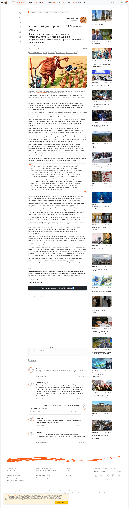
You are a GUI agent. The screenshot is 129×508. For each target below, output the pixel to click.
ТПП (76, 52)
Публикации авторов (13, 473)
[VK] (20, 22)
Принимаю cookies (61, 502)
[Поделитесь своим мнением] (57, 352)
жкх (46, 52)
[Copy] (77, 376)
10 (104, 60)
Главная (32, 12)
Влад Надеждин (42, 383)
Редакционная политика (43, 475)
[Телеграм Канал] (113, 475)
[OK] (20, 27)
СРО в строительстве (36, 52)
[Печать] (20, 32)
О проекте (68, 470)
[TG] (20, 13)
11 (104, 41)
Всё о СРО (69, 52)
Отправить (32, 360)
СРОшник (39, 432)
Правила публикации (42, 478)
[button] (2, 2)
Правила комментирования (44, 473)
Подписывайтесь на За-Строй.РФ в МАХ (56, 288)
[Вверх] (20, 42)
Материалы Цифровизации (15, 480)
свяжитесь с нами (40, 92)
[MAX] (96, 475)
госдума (52, 52)
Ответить (82, 376)
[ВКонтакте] (107, 475)
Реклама (68, 475)
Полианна (46, 405)
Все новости (11, 470)
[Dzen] (119, 475)
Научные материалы (13, 475)
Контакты (68, 473)
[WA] (20, 17)
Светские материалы (13, 478)
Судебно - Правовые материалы (17, 483)
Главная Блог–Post (43, 12)
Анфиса (39, 368)
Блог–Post (55, 12)
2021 (62, 12)
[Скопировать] (71, 412)
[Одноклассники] (101, 475)
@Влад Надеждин (73, 405)
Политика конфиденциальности (46, 470)
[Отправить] (20, 37)
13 (104, 22)
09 (66, 12)
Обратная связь (107, 480)
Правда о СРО (60, 52)
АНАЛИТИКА (81, 2)
